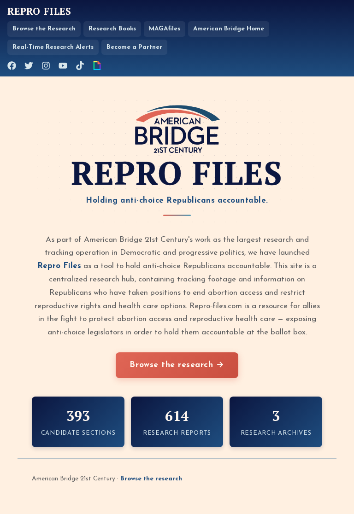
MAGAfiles (164, 29)
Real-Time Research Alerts (53, 47)
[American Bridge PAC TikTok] (80, 65)
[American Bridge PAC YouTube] (63, 65)
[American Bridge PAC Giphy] (97, 65)
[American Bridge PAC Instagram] (45, 65)
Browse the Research (44, 29)
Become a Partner (134, 47)
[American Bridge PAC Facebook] (11, 65)
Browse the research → (177, 365)
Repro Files (39, 11)
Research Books (112, 29)
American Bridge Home (228, 29)
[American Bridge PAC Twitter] (28, 65)
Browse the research (151, 479)
